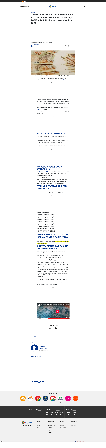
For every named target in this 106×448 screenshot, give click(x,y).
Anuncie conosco (63, 427)
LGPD (49, 430)
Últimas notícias (39, 423)
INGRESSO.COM (31, 1)
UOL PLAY (49, 1)
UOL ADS (53, 1)
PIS (32, 336)
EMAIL (84, 1)
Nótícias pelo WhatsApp (64, 423)
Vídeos (38, 427)
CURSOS (45, 1)
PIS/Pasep (45, 336)
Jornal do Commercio (75, 423)
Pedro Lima (36, 44)
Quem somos (50, 423)
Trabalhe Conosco (51, 435)
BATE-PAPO (78, 1)
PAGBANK (41, 1)
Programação (62, 425)
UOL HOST (36, 1)
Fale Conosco (50, 434)
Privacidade (50, 427)
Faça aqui (39, 109)
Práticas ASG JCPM (51, 425)
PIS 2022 (38, 336)
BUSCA (72, 1)
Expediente (50, 432)
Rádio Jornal (73, 425)
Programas (38, 425)
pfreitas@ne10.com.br (43, 348)
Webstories (38, 382)
